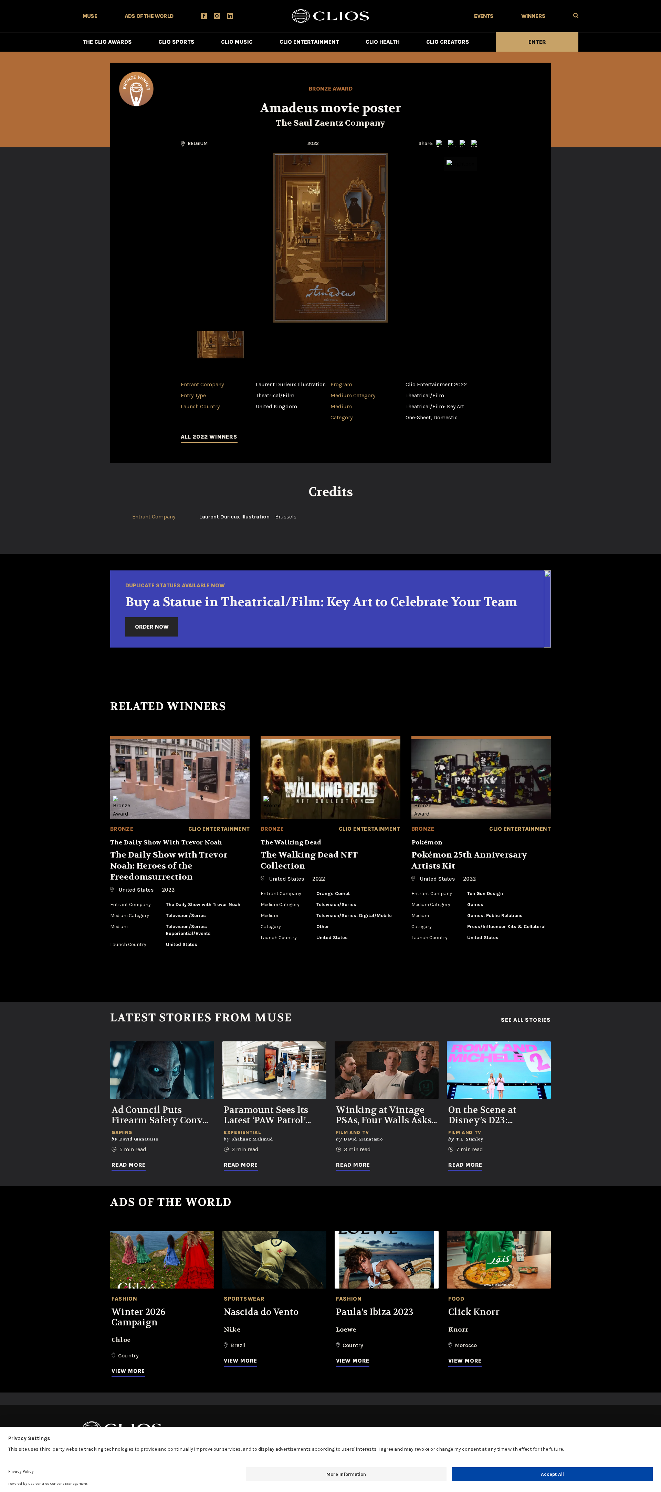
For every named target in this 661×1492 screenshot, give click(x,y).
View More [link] (128, 1371)
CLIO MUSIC (237, 42)
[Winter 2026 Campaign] (162, 1260)
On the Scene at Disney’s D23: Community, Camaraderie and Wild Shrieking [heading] (498, 1115)
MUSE (90, 16)
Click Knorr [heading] (474, 1312)
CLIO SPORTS (176, 42)
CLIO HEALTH (383, 42)
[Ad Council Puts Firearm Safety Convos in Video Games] (162, 1070)
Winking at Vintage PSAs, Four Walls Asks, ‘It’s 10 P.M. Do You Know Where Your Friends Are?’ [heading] (384, 1115)
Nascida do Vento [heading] (261, 1312)
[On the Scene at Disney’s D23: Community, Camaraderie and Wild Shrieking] (499, 1070)
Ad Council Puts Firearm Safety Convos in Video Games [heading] (162, 1115)
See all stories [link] (526, 1020)
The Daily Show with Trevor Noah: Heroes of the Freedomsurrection (169, 866)
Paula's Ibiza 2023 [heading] (374, 1312)
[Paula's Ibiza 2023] (387, 1260)
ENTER (537, 42)
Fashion (124, 1298)
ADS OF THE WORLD (149, 16)
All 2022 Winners (209, 436)
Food (456, 1298)
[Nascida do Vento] (274, 1260)
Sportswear (244, 1298)
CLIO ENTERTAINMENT (309, 42)
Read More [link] (129, 1165)
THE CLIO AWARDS (107, 42)
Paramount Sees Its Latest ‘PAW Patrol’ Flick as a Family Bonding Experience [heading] (269, 1115)
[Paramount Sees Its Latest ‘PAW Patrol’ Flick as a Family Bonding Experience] (274, 1070)
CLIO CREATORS (447, 42)
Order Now (152, 626)
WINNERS (533, 16)
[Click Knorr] (499, 1260)
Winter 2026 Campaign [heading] (138, 1317)
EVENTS (483, 16)
